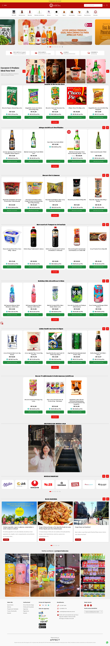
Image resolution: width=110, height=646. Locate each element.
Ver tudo (55, 122)
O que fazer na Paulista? (83, 527)
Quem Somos (10, 604)
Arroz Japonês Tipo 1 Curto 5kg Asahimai (34, 353)
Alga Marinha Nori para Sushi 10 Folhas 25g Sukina (55, 353)
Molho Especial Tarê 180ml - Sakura (98, 353)
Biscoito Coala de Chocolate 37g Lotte (55, 108)
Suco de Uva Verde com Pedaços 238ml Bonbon (77, 306)
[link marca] (8, 484)
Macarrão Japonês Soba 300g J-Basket (98, 200)
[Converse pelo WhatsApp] (107, 643)
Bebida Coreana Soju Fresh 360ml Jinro (33, 152)
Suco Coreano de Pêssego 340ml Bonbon (98, 306)
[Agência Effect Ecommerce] (55, 640)
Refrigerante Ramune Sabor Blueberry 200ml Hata (12, 306)
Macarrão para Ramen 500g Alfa (77, 199)
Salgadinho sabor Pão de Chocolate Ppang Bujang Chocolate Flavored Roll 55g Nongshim (76, 402)
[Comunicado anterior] (2, 1)
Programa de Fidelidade (12, 609)
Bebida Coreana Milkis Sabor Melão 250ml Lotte (55, 306)
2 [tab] (53, 46)
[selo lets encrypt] (41, 613)
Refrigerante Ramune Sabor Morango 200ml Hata (33, 306)
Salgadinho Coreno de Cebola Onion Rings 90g (33, 108)
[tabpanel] (55, 32)
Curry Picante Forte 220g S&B (98, 249)
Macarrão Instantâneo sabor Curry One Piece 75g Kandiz (55, 200)
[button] (2, 5)
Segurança (25, 609)
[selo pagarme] (43, 622)
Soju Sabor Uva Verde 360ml (55, 142)
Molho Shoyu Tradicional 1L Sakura (34, 249)
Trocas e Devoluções (12, 611)
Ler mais (6, 539)
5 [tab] (60, 46)
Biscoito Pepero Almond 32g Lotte (12, 108)
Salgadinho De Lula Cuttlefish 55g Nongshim (98, 108)
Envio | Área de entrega (28, 604)
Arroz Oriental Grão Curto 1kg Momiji (12, 353)
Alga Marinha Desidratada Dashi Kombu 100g (77, 353)
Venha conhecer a (55, 551)
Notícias (9, 606)
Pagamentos (26, 611)
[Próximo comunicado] (107, 1)
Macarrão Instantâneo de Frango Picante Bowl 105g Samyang (12, 200)
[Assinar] (101, 611)
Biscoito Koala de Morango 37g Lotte (33, 400)
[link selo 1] (42, 625)
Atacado (9, 613)
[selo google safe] (42, 616)
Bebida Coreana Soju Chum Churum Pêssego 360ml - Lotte (77, 152)
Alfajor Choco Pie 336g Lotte (76, 108)
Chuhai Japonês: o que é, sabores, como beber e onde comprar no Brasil (18, 528)
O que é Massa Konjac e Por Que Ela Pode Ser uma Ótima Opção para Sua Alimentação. (55, 528)
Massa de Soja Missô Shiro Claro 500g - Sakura (12, 249)
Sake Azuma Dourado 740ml (98, 152)
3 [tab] (55, 46)
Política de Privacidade (28, 606)
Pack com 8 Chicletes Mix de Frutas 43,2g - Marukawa (55, 400)
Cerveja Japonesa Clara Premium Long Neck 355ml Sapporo (12, 152)
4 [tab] (57, 46)
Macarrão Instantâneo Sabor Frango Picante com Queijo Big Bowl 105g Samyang (33, 201)
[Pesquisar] (101, 5)
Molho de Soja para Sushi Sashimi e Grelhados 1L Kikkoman (55, 249)
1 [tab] (50, 46)
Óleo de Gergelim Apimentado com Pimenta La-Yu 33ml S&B (76, 249)
